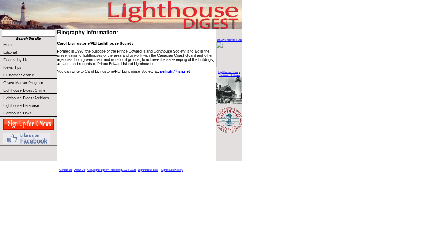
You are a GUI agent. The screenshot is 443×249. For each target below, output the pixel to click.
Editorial (10, 52)
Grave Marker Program (23, 83)
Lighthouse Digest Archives (26, 98)
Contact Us (65, 170)
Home (8, 45)
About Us (79, 170)
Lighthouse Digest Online (24, 90)
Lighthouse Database (21, 105)
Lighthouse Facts (148, 170)
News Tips (12, 67)
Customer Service (18, 75)
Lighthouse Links (17, 113)
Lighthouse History (172, 170)
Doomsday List (16, 60)
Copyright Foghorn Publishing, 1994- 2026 (111, 170)
